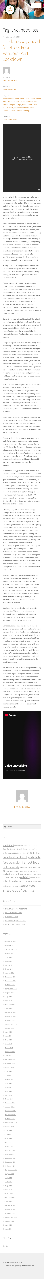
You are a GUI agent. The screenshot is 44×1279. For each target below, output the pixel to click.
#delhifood (8, 845)
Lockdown (11, 101)
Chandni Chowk (16, 849)
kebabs (21, 874)
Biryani (37, 845)
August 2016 (9, 1079)
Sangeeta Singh (15, 104)
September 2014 (11, 1170)
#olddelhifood (18, 846)
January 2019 (9, 1008)
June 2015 (8, 1134)
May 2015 (8, 1138)
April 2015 (8, 1142)
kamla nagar (10, 874)
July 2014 (8, 1178)
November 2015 (10, 1115)
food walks (23, 871)
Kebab (17, 874)
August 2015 (9, 1126)
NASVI (18, 101)
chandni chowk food (30, 849)
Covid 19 (28, 98)
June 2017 (8, 1075)
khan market (27, 874)
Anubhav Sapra (9, 98)
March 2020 (9, 969)
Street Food (27, 104)
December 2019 (10, 977)
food (7, 871)
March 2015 (9, 1146)
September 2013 (11, 1217)
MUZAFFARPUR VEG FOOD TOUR (16, 909)
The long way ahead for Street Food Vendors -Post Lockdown (21, 50)
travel (32, 891)
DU (4, 871)
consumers (19, 98)
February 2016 (10, 1103)
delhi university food (28, 867)
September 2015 (11, 1122)
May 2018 (8, 1040)
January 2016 (9, 1107)
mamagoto (33, 874)
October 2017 (10, 1063)
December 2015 (10, 1111)
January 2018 (9, 1056)
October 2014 (10, 1166)
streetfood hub (9, 110)
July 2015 (8, 1130)
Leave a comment (10, 119)
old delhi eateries (35, 878)
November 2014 (10, 1162)
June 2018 (8, 1036)
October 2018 (10, 1020)
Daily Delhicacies (9, 89)
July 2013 (8, 1225)
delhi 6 (38, 853)
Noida (4, 878)
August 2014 (9, 1174)
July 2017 (8, 1071)
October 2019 (10, 985)
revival (5, 104)
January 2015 (9, 1154)
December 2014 (10, 1158)
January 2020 (9, 973)
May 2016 (8, 1091)
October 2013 (10, 1213)
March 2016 (9, 1099)
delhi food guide (24, 857)
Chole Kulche (7, 853)
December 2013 (10, 1205)
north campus (13, 877)
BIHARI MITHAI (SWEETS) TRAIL (15, 921)
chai (8, 849)
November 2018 (10, 1016)
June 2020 (8, 961)
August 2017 (9, 1067)
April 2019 (8, 1000)
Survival (19, 110)
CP (28, 853)
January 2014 (9, 1201)
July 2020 (8, 957)
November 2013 (10, 1209)
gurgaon (30, 871)
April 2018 (8, 1044)
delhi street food (27, 862)
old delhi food (9, 881)
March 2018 (9, 1048)
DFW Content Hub (10, 80)
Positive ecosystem (29, 101)
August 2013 (9, 1221)
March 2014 (9, 1193)
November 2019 (10, 981)
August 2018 (9, 1028)
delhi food (9, 857)
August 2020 (9, 953)
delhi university (11, 867)
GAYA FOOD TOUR (11, 917)
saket (18, 886)
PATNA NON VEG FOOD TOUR (15, 925)
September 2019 (11, 989)
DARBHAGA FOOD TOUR (13, 913)
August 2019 (9, 993)
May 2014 (8, 1186)
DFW (38, 867)
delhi (32, 852)
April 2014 (8, 1189)
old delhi (25, 877)
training (26, 110)
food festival (14, 871)
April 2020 (8, 965)
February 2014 (10, 1197)
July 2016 (8, 1083)
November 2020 (10, 941)
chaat (4, 849)
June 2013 (8, 1229)
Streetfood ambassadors (24, 107)
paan (8, 886)
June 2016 (8, 1087)
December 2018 (10, 1012)
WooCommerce (28, 1265)
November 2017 (10, 1059)
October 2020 (10, 945)
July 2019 (8, 997)
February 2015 (10, 1150)
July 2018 (8, 1032)
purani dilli (13, 886)
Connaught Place (19, 853)
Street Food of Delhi (16, 891)
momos (39, 874)
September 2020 (11, 949)
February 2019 (10, 1004)
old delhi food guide (23, 881)
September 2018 (11, 1024)
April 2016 (8, 1095)
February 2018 (10, 1052)
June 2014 (8, 1182)
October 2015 (10, 1119)
